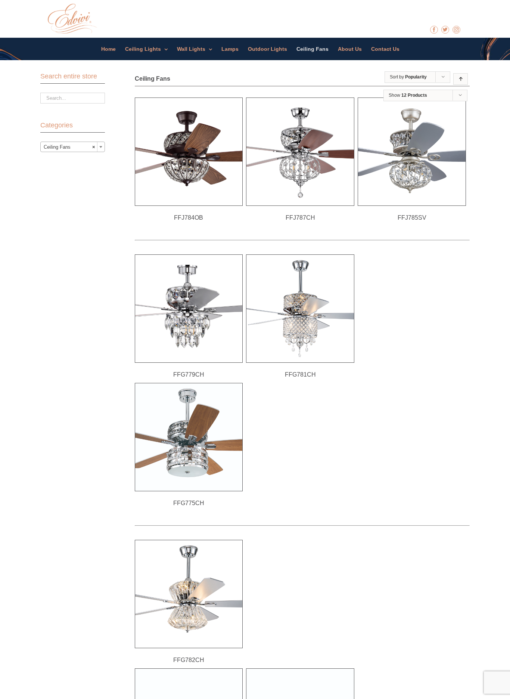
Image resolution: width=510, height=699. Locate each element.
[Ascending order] (460, 79)
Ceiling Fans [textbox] (69, 147)
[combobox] (72, 147)
